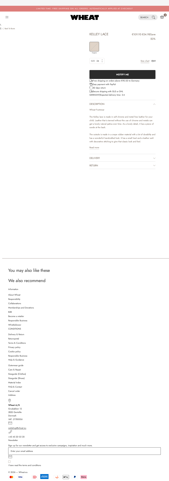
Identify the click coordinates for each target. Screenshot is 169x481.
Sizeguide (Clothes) (17, 374)
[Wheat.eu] (84, 17)
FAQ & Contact (15, 386)
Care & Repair (14, 369)
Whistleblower (14, 324)
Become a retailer (16, 316)
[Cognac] (94, 46)
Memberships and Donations (21, 307)
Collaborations (14, 303)
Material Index (14, 382)
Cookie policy (14, 351)
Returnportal (13, 338)
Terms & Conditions (17, 343)
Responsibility (14, 299)
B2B (10, 312)
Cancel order (14, 391)
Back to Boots (10, 28)
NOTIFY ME (122, 74)
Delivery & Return (16, 334)
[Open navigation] (7, 17)
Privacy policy (14, 347)
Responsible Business (17, 320)
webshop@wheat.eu (17, 428)
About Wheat (14, 294)
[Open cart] (162, 17)
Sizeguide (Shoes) (16, 378)
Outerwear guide (15, 365)
